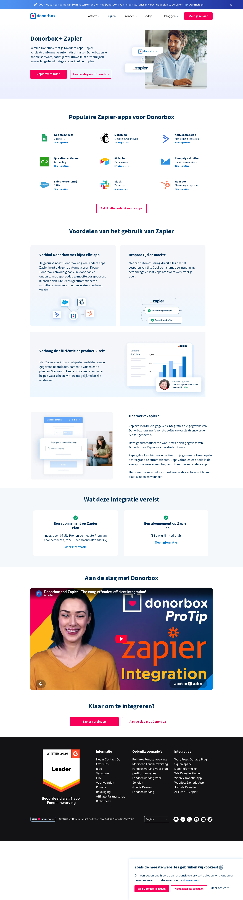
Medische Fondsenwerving (150, 764)
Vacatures (102, 773)
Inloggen (170, 16)
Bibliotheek (103, 801)
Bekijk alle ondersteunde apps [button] (121, 208)
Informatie (104, 751)
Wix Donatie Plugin (187, 773)
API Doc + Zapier (185, 792)
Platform (91, 16)
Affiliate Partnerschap (110, 796)
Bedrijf (148, 16)
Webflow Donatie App (189, 782)
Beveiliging (103, 792)
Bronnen (128, 16)
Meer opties (218, 888)
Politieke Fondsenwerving (149, 759)
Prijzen (111, 16)
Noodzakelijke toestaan (189, 888)
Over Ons (102, 764)
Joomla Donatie (185, 787)
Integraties (182, 751)
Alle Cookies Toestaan (152, 888)
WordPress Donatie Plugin (191, 759)
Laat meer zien (189, 880)
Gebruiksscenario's (147, 751)
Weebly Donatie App (188, 778)
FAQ (98, 778)
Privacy (101, 787)
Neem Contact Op (108, 759)
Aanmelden (196, 4)
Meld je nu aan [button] (198, 16)
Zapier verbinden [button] (48, 74)
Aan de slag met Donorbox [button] (91, 74)
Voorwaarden (105, 782)
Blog (99, 768)
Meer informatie (76, 547)
